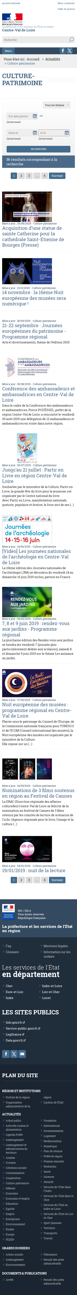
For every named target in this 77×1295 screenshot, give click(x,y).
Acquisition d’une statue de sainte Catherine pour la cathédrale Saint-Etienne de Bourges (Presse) (33, 236)
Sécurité (48, 1182)
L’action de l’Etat (53, 1102)
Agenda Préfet (14, 1134)
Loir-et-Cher (51, 992)
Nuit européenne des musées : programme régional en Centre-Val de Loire (37, 710)
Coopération (13, 1178)
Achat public (13, 1120)
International (52, 1125)
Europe (10, 1234)
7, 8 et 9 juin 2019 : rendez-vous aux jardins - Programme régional (36, 629)
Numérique (50, 1146)
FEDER (10, 1239)
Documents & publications (24, 1273)
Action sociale (14, 1254)
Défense (10, 1188)
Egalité (10, 1208)
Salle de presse (66, 8)
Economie (12, 1193)
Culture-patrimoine (45, 223)
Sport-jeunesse (52, 1223)
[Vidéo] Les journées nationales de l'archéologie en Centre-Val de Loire (36, 556)
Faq (8, 946)
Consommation (15, 1173)
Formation (50, 1120)
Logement (50, 1136)
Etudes (10, 1229)
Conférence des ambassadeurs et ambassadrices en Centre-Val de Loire (38, 394)
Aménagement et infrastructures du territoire (16, 1148)
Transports (50, 1233)
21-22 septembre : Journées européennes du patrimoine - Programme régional (34, 331)
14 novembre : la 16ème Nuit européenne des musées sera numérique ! (34, 298)
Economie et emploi (18, 1198)
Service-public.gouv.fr (22, 1028)
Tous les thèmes (54, 105)
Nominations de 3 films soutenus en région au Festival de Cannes (38, 793)
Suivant (57, 176)
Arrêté (9, 1279)
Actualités (52, 59)
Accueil (33, 59)
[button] (35, 115)
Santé (47, 1171)
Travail (48, 1238)
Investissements (53, 1130)
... (37, 176)
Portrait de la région (18, 1097)
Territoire (49, 1228)
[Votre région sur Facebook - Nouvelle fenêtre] (63, 50)
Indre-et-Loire (52, 986)
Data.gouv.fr (15, 1040)
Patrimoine (50, 1254)
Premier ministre (54, 1161)
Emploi (10, 1214)
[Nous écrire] (22, 1054)
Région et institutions (21, 1091)
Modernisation (53, 1141)
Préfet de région (53, 1156)
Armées (10, 1157)
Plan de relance (53, 1151)
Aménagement (15, 1139)
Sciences (49, 1176)
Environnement (15, 1224)
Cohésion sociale (16, 1167)
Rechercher (38, 149)
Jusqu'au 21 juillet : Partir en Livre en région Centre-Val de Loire (34, 475)
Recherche (50, 1166)
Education (12, 1203)
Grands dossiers (16, 1248)
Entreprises (13, 1219)
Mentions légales (56, 946)
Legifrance (14, 1034)
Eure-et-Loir (14, 992)
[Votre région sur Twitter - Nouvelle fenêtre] (70, 50)
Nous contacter (66, 3)
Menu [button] (8, 51)
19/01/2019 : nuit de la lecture (33, 870)
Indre (9, 998)
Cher (9, 986)
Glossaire (12, 952)
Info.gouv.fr (14, 1022)
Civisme (11, 1162)
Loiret (46, 998)
